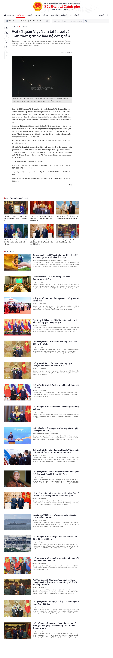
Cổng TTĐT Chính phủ (60, 21)
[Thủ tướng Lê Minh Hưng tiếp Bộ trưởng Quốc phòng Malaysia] (17, 414)
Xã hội (45, 15)
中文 (72, 9)
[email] (86, 21)
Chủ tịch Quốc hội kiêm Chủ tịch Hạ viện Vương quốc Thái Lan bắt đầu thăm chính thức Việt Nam (56, 451)
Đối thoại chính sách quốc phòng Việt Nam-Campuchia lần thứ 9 (52, 278)
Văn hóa (37, 15)
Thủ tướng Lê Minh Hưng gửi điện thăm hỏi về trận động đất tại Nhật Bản (55, 538)
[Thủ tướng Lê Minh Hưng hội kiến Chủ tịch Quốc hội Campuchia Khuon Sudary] (17, 565)
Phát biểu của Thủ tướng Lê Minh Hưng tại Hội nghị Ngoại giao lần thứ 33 (55, 429)
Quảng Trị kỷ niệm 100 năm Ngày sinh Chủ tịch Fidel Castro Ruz (56, 299)
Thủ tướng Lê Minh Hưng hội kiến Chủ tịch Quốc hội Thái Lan (56, 386)
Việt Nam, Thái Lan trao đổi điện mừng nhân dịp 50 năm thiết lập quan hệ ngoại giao (55, 321)
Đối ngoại (23, 26)
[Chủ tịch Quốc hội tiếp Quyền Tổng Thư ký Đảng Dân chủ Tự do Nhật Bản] (17, 608)
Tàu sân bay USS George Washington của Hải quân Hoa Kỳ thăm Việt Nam (55, 516)
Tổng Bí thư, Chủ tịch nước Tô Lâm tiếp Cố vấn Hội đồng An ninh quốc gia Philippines (41, 242)
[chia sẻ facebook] (6, 28)
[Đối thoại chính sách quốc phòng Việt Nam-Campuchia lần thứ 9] (17, 284)
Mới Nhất (102, 15)
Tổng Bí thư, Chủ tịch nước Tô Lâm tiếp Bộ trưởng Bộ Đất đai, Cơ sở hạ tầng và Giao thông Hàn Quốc (56, 494)
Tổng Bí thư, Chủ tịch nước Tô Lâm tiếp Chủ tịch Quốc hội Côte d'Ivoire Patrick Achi (41, 218)
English (66, 9)
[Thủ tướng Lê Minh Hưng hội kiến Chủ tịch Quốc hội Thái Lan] (17, 392)
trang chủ (10, 15)
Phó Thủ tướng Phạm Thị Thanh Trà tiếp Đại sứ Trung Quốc (67, 241)
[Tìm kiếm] (108, 15)
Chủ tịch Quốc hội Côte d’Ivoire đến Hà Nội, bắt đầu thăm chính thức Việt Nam (16, 242)
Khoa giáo (54, 15)
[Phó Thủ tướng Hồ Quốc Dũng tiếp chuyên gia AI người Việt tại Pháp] (67, 207)
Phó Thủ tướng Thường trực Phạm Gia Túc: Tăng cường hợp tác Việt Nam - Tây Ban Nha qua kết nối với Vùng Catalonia (55, 582)
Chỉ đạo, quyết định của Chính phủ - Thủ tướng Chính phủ (47, 260)
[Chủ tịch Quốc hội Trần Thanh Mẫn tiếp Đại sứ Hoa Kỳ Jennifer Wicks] (17, 349)
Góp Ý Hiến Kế (74, 15)
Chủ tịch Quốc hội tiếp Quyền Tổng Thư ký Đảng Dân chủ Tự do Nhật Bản (56, 603)
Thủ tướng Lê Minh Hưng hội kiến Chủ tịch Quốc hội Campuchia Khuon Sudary (56, 559)
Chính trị (20, 15)
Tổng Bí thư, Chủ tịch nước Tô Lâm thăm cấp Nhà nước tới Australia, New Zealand (25, 21)
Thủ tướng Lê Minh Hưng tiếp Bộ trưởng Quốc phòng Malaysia (56, 408)
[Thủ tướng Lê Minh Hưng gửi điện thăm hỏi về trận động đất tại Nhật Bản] (17, 543)
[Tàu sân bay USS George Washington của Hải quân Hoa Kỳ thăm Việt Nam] (17, 522)
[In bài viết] (6, 47)
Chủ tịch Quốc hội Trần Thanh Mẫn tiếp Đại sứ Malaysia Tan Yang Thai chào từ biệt (53, 364)
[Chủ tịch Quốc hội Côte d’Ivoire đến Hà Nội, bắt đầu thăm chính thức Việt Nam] (16, 231)
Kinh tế (29, 15)
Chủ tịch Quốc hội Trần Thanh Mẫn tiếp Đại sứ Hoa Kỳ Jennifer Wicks (55, 343)
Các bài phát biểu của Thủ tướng (41, 433)
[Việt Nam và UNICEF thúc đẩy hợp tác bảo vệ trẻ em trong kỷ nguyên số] (16, 207)
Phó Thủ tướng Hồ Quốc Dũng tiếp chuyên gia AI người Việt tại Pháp (67, 217)
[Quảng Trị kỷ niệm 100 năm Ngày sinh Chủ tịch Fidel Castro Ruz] (17, 305)
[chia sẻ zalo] (6, 33)
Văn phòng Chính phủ (76, 21)
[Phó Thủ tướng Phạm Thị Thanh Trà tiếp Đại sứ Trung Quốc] (67, 231)
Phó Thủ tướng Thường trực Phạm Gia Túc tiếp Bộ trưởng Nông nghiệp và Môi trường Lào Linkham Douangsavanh (54, 625)
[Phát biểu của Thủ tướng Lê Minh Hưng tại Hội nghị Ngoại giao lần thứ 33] (17, 435)
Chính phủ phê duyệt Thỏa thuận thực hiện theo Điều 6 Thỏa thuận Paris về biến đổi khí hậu (56, 256)
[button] (46, 21)
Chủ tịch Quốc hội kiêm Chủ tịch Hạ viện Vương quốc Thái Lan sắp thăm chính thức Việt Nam (56, 473)
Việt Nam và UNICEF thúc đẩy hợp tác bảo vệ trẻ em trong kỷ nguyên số (15, 218)
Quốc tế (63, 15)
